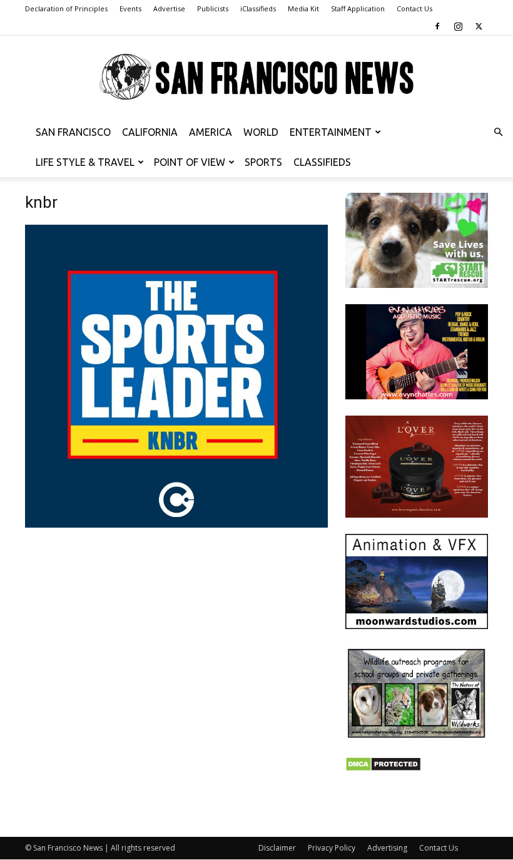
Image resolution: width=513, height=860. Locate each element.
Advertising (387, 847)
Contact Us (414, 8)
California (150, 132)
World (260, 132)
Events (130, 8)
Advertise (169, 8)
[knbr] (176, 524)
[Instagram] (458, 26)
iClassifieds (258, 8)
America (210, 132)
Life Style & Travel (85, 162)
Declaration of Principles (66, 8)
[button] (498, 132)
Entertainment (331, 132)
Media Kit (303, 8)
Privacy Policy (331, 847)
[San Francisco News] (256, 77)
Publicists (212, 8)
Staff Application (358, 8)
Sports (263, 162)
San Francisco (73, 132)
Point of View (189, 162)
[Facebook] (437, 26)
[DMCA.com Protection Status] (383, 768)
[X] (478, 26)
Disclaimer (277, 847)
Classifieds (322, 162)
